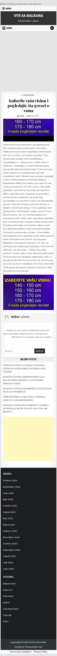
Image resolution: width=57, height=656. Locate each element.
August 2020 (9, 556)
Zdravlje (7, 615)
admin (21, 115)
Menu (8, 8)
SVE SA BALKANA (28, 15)
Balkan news (29, 95)
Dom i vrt (8, 590)
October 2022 (10, 480)
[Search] (52, 28)
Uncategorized (10, 609)
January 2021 (10, 531)
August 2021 (9, 512)
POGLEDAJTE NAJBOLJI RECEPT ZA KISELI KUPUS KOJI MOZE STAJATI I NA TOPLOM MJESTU (26, 408)
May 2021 (8, 518)
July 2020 (8, 562)
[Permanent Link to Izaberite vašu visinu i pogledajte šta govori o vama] (28, 130)
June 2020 (8, 569)
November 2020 (11, 537)
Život (5, 621)
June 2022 (8, 493)
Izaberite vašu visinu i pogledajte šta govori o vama (28, 105)
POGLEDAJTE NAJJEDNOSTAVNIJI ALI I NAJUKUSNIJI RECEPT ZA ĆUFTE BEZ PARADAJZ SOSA (24, 380)
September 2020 (11, 550)
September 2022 (11, 487)
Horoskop (8, 596)
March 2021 (9, 525)
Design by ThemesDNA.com (28, 647)
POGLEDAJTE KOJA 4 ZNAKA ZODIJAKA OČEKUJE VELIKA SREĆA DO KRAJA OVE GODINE (24, 368)
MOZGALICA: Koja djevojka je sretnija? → (33, 337)
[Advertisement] (28, 61)
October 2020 (10, 543)
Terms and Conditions (21, 651)
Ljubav (6, 602)
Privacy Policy (40, 651)
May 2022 (8, 499)
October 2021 (10, 506)
